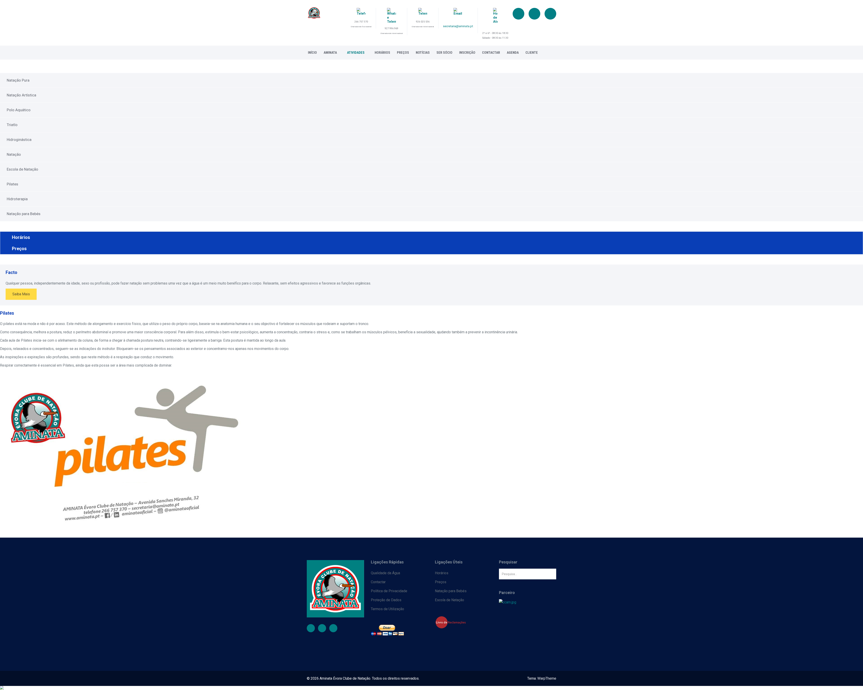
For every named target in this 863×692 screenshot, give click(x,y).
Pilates (12, 184)
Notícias (423, 53)
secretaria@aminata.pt (458, 26)
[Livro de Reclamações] (463, 622)
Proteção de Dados (386, 600)
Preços (403, 53)
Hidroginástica (19, 139)
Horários (382, 53)
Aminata (330, 53)
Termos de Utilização (387, 609)
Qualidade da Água (385, 573)
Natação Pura (18, 80)
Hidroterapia (17, 199)
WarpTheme (546, 678)
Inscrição (467, 53)
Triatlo (12, 124)
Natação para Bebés (23, 213)
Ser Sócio (444, 53)
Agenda (513, 53)
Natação (14, 154)
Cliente (531, 53)
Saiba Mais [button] (21, 294)
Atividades (356, 53)
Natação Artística (21, 95)
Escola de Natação (22, 169)
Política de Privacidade (389, 591)
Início (312, 53)
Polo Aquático (19, 110)
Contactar (491, 53)
